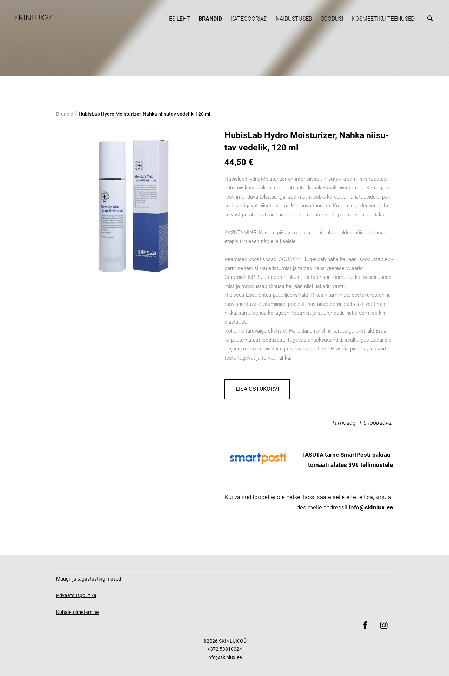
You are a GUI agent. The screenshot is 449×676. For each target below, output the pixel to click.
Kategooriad (248, 18)
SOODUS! (332, 18)
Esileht (179, 18)
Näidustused (294, 18)
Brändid (210, 18)
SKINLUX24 (33, 17)
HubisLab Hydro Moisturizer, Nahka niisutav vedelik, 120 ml (144, 114)
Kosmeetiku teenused (383, 18)
